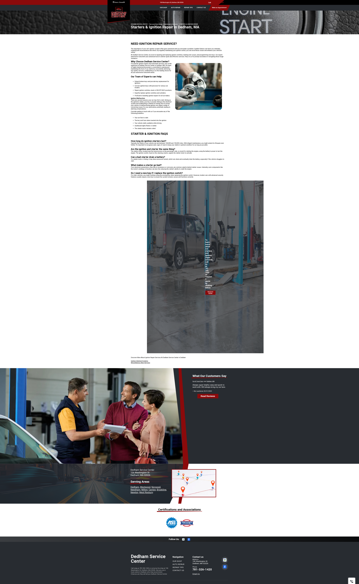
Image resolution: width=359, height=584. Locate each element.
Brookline (161, 489)
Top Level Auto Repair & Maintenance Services (163, 24)
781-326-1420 (218, 2)
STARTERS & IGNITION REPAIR (188, 24)
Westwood (145, 487)
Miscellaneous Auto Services (140, 363)
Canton (152, 489)
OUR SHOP (163, 7)
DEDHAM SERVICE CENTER (139, 24)
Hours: (118, 2)
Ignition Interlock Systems (139, 361)
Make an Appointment (219, 7)
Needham (135, 489)
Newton (134, 492)
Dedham (135, 487)
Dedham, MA (210, 381)
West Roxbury (146, 492)
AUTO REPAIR (175, 7)
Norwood (156, 487)
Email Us (196, 574)
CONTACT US (201, 7)
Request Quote (210, 292)
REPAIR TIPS (188, 7)
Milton (144, 489)
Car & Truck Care (197, 381)
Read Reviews (208, 396)
